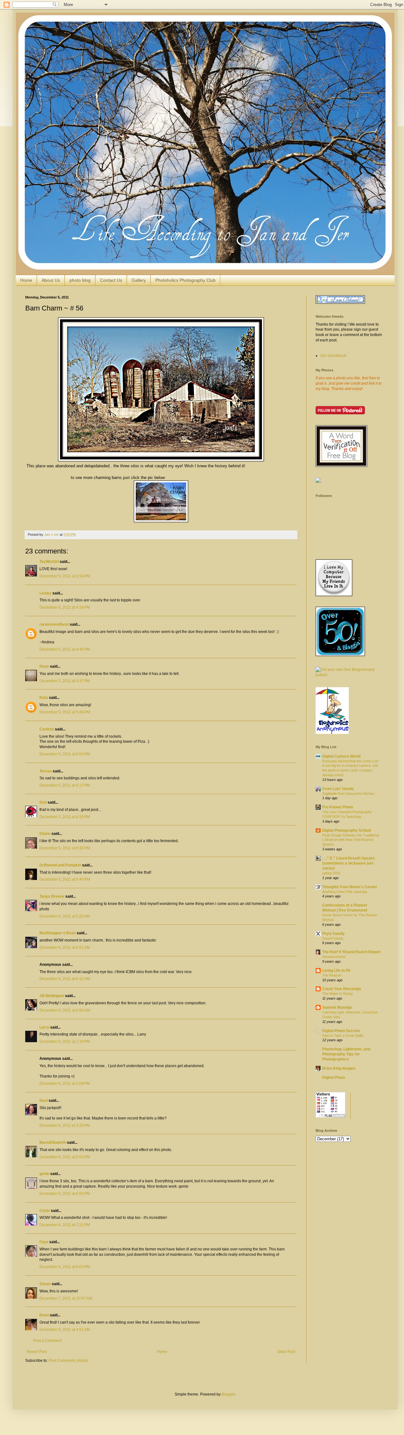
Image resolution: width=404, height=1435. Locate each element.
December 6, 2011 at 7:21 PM (64, 1225)
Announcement (333, 957)
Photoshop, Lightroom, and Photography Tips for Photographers (346, 1054)
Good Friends (332, 938)
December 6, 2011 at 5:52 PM (64, 1157)
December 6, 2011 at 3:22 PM (64, 1125)
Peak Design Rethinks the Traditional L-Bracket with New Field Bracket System (350, 840)
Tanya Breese (51, 896)
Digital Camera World (341, 756)
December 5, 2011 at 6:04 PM (64, 754)
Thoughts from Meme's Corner (349, 887)
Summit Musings (337, 1007)
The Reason (331, 975)
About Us (51, 280)
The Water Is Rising (337, 993)
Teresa (45, 771)
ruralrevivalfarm (54, 624)
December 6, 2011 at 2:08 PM (64, 1083)
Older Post (286, 1351)
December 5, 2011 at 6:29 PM (64, 817)
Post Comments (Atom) (68, 1360)
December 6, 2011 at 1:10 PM (64, 1041)
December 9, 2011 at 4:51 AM (64, 1329)
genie (44, 1174)
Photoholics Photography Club (185, 280)
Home (26, 280)
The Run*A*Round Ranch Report (351, 952)
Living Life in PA (336, 970)
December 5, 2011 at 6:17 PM (64, 785)
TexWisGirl (49, 561)
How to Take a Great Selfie (342, 1035)
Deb (43, 802)
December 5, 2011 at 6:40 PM (64, 879)
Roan (44, 1315)
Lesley (45, 593)
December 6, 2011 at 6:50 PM (64, 1193)
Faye (43, 1242)
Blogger (228, 1394)
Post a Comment (47, 1340)
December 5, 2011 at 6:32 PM (64, 848)
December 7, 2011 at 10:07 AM (65, 1298)
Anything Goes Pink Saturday (344, 892)
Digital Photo (333, 1077)
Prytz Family (333, 933)
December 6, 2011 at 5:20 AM (64, 916)
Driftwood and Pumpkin (60, 865)
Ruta (43, 697)
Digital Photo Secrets (341, 1031)
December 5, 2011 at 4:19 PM (64, 607)
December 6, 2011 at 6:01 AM (64, 947)
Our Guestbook (333, 355)
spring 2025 (331, 873)
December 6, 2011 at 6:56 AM (64, 1010)
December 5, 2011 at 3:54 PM (64, 576)
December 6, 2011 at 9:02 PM (64, 1267)
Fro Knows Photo (337, 807)
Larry (44, 1027)
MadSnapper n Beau (57, 933)
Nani (43, 1100)
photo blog (80, 280)
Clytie (44, 1210)
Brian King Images (338, 1068)
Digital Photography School (346, 830)
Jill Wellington (51, 996)
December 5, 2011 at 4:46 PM (64, 649)
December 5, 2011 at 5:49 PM (64, 712)
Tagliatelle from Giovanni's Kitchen (348, 793)
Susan (45, 1284)
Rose (44, 666)
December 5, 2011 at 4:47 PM (64, 681)
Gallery (139, 280)
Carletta (46, 729)
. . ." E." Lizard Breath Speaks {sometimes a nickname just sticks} (348, 863)
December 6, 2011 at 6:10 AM (64, 979)
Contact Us (111, 280)
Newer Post (37, 1351)
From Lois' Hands (338, 789)
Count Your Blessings (341, 989)
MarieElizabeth (52, 1142)
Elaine (44, 833)
